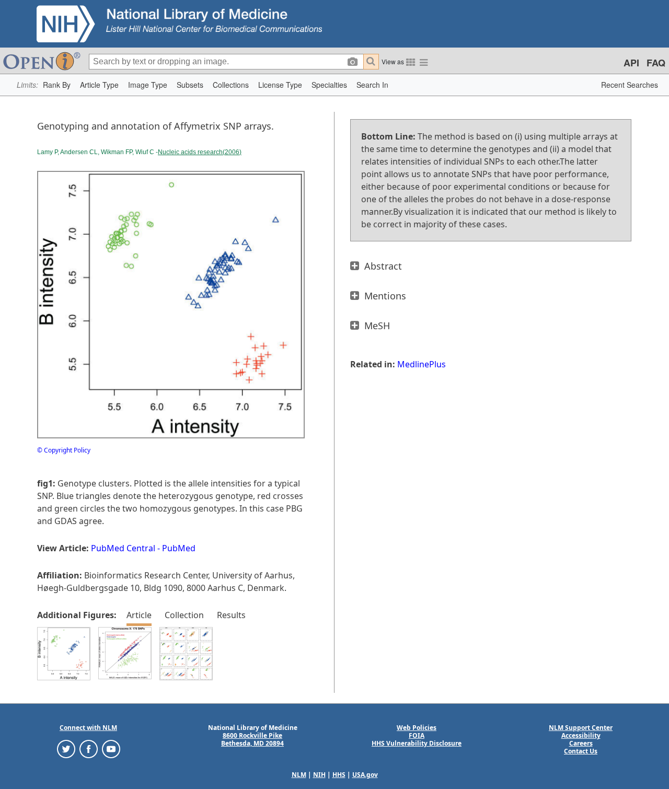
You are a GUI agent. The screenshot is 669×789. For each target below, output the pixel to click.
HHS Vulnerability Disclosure (417, 743)
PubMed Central (123, 548)
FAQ (656, 62)
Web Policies (416, 727)
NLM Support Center (581, 727)
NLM (299, 774)
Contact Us (580, 751)
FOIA (416, 735)
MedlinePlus (421, 364)
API (631, 62)
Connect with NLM (88, 727)
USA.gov (365, 774)
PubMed (178, 548)
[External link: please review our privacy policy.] (66, 748)
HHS (338, 774)
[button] (57, 85)
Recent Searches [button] (629, 84)
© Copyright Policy (63, 450)
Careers (581, 743)
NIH (319, 774)
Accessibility (581, 735)
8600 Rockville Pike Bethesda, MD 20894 (252, 739)
